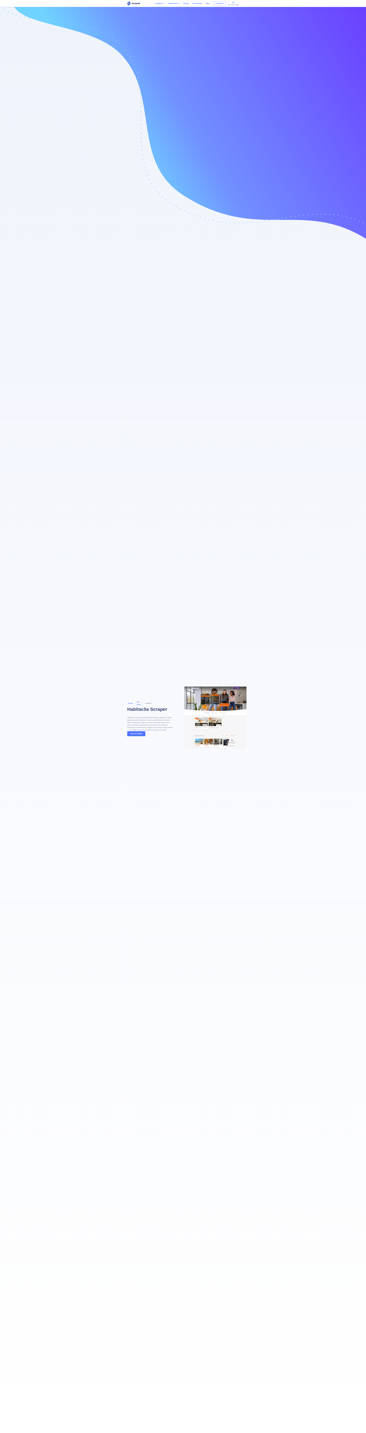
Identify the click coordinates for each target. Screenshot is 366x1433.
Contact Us (220, 3)
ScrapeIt (130, 703)
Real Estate (138, 703)
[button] (159, 3)
